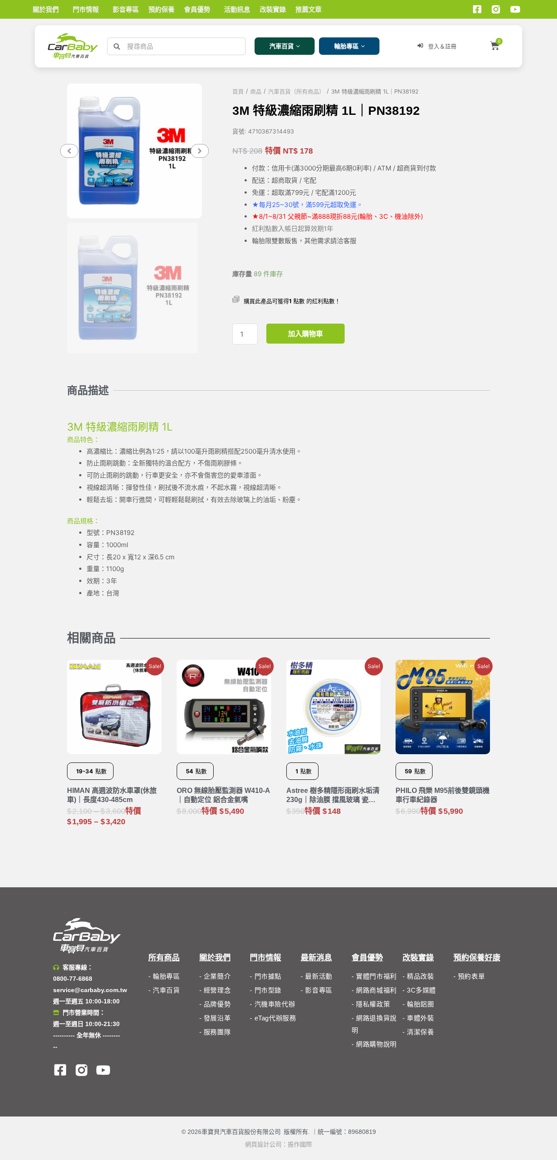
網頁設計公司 (263, 1144)
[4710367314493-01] (134, 151)
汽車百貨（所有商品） (296, 91)
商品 (256, 91)
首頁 (238, 91)
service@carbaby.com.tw (90, 989)
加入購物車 (305, 333)
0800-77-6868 (72, 978)
